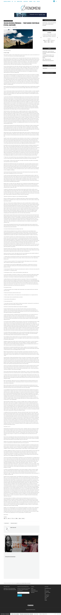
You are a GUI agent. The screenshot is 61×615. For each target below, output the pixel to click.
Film (15, 1)
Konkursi (30, 1)
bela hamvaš (6, 523)
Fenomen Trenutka (47, 592)
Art (12, 1)
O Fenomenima (33, 589)
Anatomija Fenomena (7, 1)
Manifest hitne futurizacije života (48, 60)
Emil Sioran (49, 32)
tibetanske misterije (14, 523)
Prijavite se (19, 595)
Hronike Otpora (19, 1)
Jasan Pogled (25, 1)
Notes (35, 1)
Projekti (38, 1)
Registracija (32, 592)
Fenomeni (30, 605)
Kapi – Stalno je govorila (47, 59)
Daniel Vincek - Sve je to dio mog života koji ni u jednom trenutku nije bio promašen (49, 24)
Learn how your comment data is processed (23, 583)
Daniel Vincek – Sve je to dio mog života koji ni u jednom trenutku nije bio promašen (49, 52)
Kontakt (32, 588)
